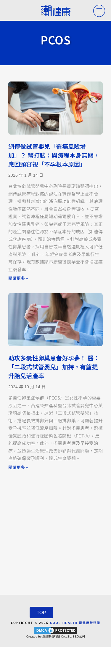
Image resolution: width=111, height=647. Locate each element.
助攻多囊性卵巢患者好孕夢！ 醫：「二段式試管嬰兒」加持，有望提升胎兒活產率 (53, 367)
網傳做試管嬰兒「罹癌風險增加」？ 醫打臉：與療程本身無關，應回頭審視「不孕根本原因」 (53, 155)
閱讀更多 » (18, 278)
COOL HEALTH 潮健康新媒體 (75, 622)
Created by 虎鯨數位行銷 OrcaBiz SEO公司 (55, 636)
